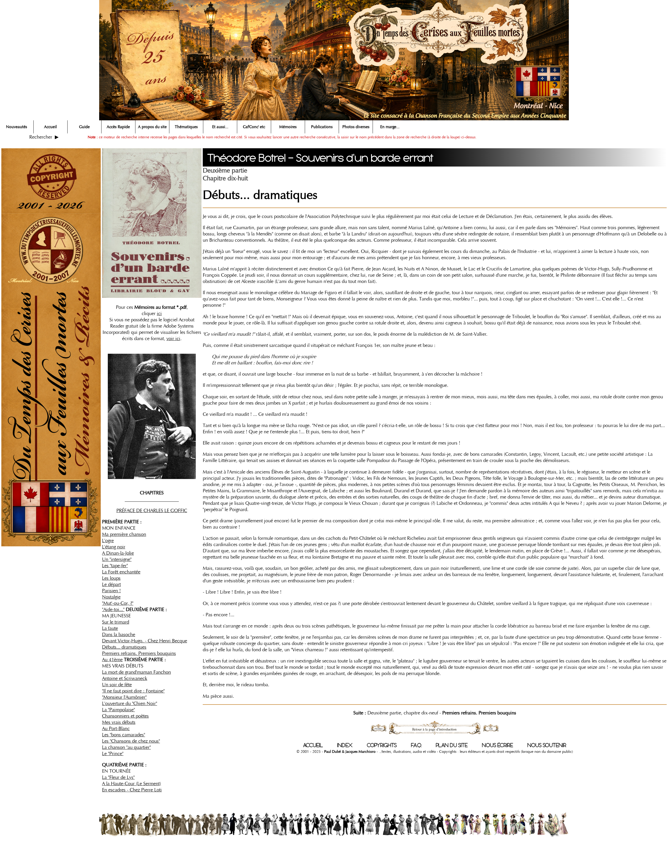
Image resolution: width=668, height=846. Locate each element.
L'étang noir (113, 547)
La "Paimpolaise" (118, 710)
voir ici (173, 338)
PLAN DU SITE (452, 745)
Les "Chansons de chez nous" (131, 741)
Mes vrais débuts (118, 722)
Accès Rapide (118, 126)
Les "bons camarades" (123, 735)
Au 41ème (112, 659)
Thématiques (186, 126)
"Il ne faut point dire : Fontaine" (133, 691)
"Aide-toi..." (113, 609)
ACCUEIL (313, 745)
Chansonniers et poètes (125, 716)
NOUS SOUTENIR (546, 745)
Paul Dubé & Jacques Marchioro (349, 751)
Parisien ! (111, 591)
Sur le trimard (115, 622)
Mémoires (288, 126)
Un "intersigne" (117, 559)
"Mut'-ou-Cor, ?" (117, 603)
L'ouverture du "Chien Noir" (129, 703)
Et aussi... (220, 126)
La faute (110, 628)
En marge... (389, 126)
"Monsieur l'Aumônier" (124, 697)
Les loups (111, 578)
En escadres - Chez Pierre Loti (132, 790)
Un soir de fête (117, 685)
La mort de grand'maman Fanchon (136, 672)
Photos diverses (355, 126)
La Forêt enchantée (121, 572)
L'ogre (108, 540)
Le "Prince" (112, 753)
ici (159, 313)
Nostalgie (111, 597)
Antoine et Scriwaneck (124, 678)
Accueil (50, 126)
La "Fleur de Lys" (118, 777)
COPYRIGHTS (382, 745)
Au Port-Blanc (116, 728)
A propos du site (152, 126)
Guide (84, 126)
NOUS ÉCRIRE (497, 745)
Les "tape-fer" (115, 566)
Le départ (111, 584)
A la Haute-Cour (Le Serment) (131, 783)
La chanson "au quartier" (126, 747)
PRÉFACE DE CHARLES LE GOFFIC (151, 510)
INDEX (345, 745)
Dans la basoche (118, 634)
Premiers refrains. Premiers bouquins (139, 653)
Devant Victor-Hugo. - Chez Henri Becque (144, 641)
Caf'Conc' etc (254, 126)
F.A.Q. (416, 745)
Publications (322, 126)
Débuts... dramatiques (124, 647)
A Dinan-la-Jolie (118, 553)
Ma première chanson (124, 534)
